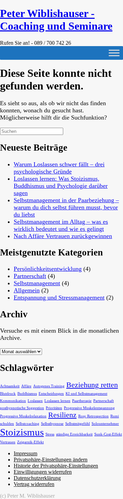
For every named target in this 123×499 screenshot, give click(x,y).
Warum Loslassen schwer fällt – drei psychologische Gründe (59, 168)
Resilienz (62, 415)
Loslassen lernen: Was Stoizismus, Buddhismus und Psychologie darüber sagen (61, 185)
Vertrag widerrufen (34, 484)
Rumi (114, 416)
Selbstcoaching (27, 424)
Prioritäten (54, 408)
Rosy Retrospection (93, 416)
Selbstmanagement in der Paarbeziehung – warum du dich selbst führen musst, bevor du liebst (66, 207)
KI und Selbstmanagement (86, 394)
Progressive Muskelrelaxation (23, 416)
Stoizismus (22, 432)
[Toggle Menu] (114, 53)
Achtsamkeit (9, 386)
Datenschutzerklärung (37, 478)
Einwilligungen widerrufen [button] (43, 472)
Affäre (26, 386)
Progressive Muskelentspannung (89, 408)
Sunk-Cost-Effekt (108, 434)
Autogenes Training (49, 386)
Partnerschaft (30, 276)
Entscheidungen (51, 394)
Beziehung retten (92, 385)
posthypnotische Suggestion (22, 408)
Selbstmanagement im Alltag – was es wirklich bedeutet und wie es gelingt (61, 225)
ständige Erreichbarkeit (74, 434)
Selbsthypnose (52, 424)
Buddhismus (27, 394)
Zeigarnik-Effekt (30, 442)
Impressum (25, 453)
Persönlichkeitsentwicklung (48, 268)
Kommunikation (13, 401)
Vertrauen (7, 442)
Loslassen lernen (57, 401)
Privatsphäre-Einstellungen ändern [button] (50, 459)
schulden (7, 424)
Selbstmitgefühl (77, 424)
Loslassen (35, 401)
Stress (49, 434)
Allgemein (27, 290)
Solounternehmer (105, 424)
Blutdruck (8, 394)
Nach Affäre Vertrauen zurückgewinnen (63, 236)
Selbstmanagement (37, 283)
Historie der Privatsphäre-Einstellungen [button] (56, 466)
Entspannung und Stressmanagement (59, 297)
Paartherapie (82, 401)
